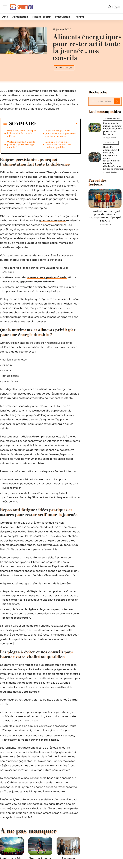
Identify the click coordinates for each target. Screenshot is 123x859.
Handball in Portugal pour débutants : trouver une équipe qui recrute (105, 216)
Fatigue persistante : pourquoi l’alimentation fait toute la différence (21, 133)
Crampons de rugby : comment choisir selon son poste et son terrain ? (112, 128)
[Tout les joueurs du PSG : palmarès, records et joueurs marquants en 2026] (40, 846)
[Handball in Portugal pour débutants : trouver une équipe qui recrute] (105, 198)
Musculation (111, 142)
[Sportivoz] (21, 7)
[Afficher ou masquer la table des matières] (57, 123)
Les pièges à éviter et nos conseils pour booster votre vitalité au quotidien (58, 144)
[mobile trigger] (5, 7)
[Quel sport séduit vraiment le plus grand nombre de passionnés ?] (12, 846)
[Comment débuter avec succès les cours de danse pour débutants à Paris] (68, 846)
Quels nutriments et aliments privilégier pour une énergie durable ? (21, 144)
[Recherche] (109, 7)
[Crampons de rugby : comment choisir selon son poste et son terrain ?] (94, 128)
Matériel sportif (112, 118)
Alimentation (64, 68)
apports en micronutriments (37, 281)
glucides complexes (52, 220)
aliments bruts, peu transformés (47, 277)
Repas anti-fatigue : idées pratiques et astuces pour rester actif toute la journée (60, 133)
